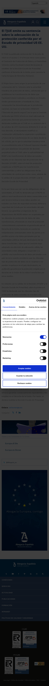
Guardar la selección (24, 376)
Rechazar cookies (24, 383)
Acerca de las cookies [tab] (37, 307)
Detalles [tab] (22, 307)
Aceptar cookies (24, 368)
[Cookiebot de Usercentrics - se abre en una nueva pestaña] (36, 300)
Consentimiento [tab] (9, 307)
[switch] (43, 344)
